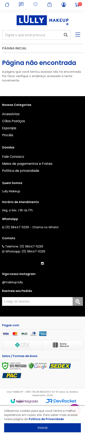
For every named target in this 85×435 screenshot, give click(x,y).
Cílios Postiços (13, 121)
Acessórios (11, 114)
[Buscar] (66, 35)
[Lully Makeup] (42, 20)
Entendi (42, 428)
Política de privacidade (20, 170)
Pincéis (7, 135)
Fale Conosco (13, 156)
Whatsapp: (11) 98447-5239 (25, 251)
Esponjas (9, 128)
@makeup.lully (12, 282)
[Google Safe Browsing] (37, 366)
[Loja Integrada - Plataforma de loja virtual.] (24, 401)
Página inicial (14, 48)
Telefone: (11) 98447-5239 (23, 246)
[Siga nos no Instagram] (42, 264)
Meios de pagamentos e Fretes (27, 163)
